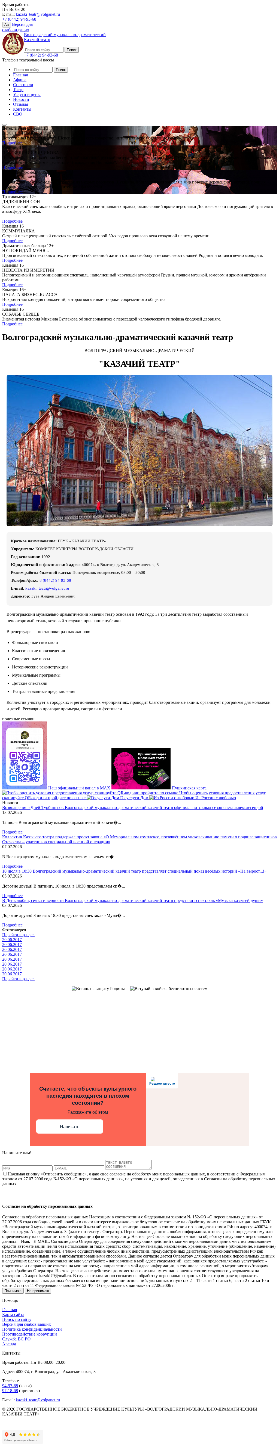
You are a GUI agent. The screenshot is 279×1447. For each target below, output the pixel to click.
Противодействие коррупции (29, 1334)
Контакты (22, 109)
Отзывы (20, 104)
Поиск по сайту (16, 1319)
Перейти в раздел (18, 934)
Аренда (9, 1344)
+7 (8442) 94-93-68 (19, 19)
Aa (6, 25)
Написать (69, 1126)
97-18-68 (10, 1390)
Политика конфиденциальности (32, 1329)
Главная (20, 75)
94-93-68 (10, 1385)
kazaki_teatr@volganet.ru (38, 14)
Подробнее (12, 143)
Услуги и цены (27, 94)
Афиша (19, 79)
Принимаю (13, 1291)
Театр (18, 89)
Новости (21, 99)
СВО (17, 114)
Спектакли (23, 84)
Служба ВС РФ (16, 1339)
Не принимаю (38, 1291)
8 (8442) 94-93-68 (55, 580)
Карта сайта (13, 1314)
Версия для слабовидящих (26, 1324)
